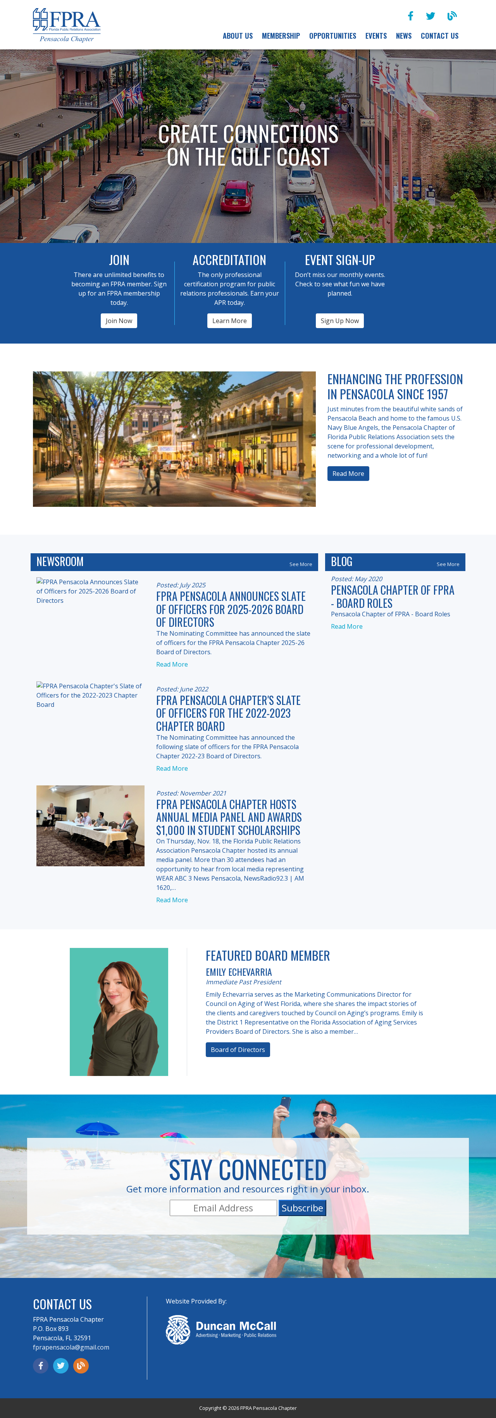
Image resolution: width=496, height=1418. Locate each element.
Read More (348, 473)
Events (376, 35)
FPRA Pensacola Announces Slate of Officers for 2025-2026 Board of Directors (231, 609)
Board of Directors (238, 1049)
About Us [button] (238, 35)
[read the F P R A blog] (452, 15)
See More (300, 564)
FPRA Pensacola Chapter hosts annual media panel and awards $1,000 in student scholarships (229, 817)
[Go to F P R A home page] (67, 26)
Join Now (119, 320)
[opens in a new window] (410, 15)
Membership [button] (281, 35)
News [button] (404, 35)
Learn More (229, 320)
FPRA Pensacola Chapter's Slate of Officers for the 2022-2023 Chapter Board (228, 713)
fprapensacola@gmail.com (71, 1347)
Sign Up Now (340, 320)
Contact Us (439, 35)
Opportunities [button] (332, 35)
